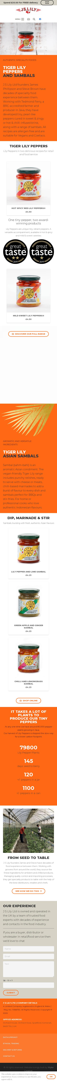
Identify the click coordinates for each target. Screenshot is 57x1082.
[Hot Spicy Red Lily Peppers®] (28, 188)
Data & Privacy (10, 1037)
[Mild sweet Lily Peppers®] (28, 296)
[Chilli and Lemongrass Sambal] (28, 664)
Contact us (9, 1056)
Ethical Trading (11, 1044)
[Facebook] (40, 19)
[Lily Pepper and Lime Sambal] (28, 553)
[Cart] (28, 19)
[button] (34, 19)
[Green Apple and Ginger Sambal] (28, 608)
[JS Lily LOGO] (28, 10)
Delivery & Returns (12, 1050)
